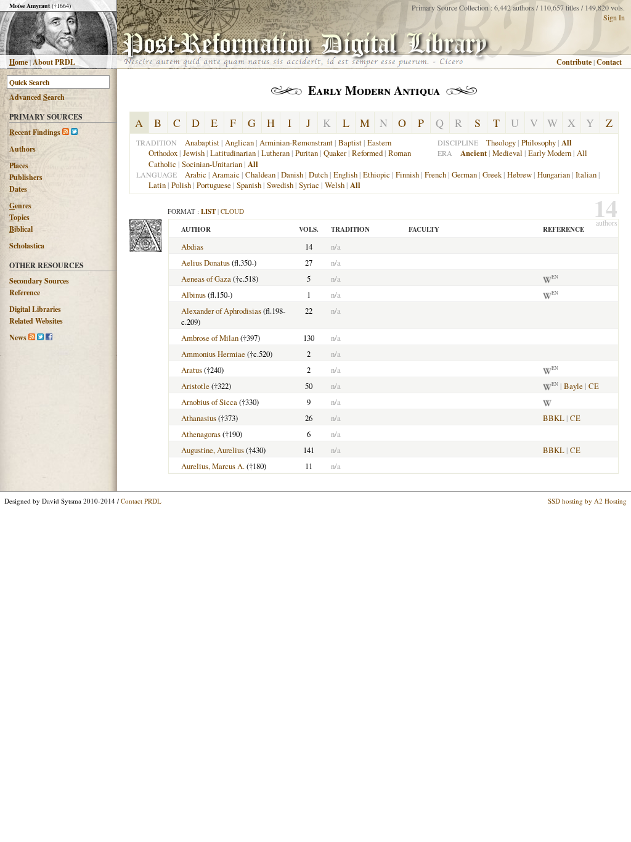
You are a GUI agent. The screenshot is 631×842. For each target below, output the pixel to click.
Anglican (239, 142)
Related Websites (36, 321)
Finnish (407, 174)
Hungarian (553, 174)
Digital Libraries (35, 309)
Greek (492, 174)
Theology (501, 142)
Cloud (232, 211)
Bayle (573, 385)
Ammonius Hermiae (213, 353)
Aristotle (195, 385)
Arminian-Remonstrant (296, 142)
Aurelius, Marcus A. (213, 466)
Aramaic (226, 174)
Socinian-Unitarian (212, 164)
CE (593, 385)
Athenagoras (201, 433)
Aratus (191, 369)
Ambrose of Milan (209, 337)
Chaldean (260, 174)
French (435, 174)
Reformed (367, 152)
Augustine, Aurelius (212, 450)
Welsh (334, 184)
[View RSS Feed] (65, 132)
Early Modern (549, 152)
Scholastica (26, 245)
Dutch (318, 174)
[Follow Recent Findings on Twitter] (74, 132)
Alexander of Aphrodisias (221, 310)
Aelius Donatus (205, 262)
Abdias (192, 246)
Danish (292, 174)
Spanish (249, 184)
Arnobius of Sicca (209, 401)
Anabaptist (202, 142)
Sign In (614, 17)
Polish (181, 184)
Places (18, 165)
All (582, 152)
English (345, 174)
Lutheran (275, 152)
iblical (21, 229)
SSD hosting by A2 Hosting (587, 500)
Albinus (193, 294)
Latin (157, 184)
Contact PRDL (141, 500)
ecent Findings (34, 132)
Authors (22, 149)
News (17, 337)
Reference (24, 292)
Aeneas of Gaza (206, 278)
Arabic (195, 174)
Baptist (350, 142)
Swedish (280, 184)
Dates (18, 189)
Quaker (335, 152)
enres (20, 205)
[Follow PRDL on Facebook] (49, 337)
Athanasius (198, 417)
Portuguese (214, 184)
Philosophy (538, 142)
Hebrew (519, 174)
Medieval (507, 152)
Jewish (194, 152)
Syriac (309, 184)
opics (19, 217)
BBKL (553, 417)
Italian (586, 174)
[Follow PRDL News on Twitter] (40, 337)
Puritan (306, 152)
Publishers (26, 177)
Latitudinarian (233, 152)
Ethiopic (376, 174)
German (464, 174)
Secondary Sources (39, 281)
